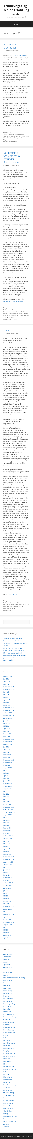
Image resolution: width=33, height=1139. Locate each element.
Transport (6, 1106)
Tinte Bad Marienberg (22, 315)
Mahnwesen (7, 1059)
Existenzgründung (9, 1004)
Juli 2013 (6, 927)
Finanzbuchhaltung (9, 1017)
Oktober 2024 (8, 713)
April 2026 (6, 681)
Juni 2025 (6, 695)
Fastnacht (6, 1009)
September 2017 (9, 885)
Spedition (6, 1087)
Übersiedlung (7, 1111)
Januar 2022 (7, 781)
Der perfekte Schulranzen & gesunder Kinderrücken (11, 157)
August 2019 (7, 838)
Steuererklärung (8, 1095)
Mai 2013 (6, 930)
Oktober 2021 (8, 786)
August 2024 (7, 718)
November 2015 (8, 906)
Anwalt (5, 962)
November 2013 (8, 922)
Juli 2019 (6, 841)
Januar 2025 (7, 705)
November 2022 (8, 763)
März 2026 (6, 684)
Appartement (7, 967)
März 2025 (6, 702)
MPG (6, 330)
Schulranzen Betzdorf (9, 315)
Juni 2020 (6, 820)
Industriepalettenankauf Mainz (17, 605)
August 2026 (7, 676)
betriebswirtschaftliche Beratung (14, 978)
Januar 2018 (7, 875)
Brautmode (7, 988)
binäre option (7, 980)
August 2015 (7, 909)
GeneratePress (19, 1136)
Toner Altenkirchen (8, 317)
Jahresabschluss (8, 1048)
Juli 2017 (6, 891)
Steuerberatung (8, 1093)
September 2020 (9, 812)
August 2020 (7, 815)
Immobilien (7, 1040)
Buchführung (7, 991)
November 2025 (8, 689)
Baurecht (6, 975)
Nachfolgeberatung (9, 1069)
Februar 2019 (7, 854)
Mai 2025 (6, 697)
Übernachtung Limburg (10, 136)
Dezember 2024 (8, 708)
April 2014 (6, 917)
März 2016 (6, 904)
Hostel (5, 1035)
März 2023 (6, 752)
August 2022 (7, 768)
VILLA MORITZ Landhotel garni (11, 138)
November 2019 (8, 833)
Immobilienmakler (9, 1043)
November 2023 (8, 742)
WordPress (28, 1136)
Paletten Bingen (12, 594)
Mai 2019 (6, 846)
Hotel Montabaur (20, 55)
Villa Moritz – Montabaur (10, 46)
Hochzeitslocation (9, 1033)
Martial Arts (7, 1061)
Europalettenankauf (10, 603)
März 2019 (6, 851)
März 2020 (6, 825)
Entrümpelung (8, 999)
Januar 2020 (7, 831)
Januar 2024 (7, 736)
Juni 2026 (6, 679)
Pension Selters (19, 134)
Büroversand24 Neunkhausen (13, 301)
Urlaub (5, 1119)
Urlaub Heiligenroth (23, 136)
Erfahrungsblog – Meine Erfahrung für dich (16, 10)
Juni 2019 (6, 844)
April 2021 (6, 799)
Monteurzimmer (8, 1067)
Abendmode (7, 957)
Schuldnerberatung (9, 1085)
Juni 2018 (6, 870)
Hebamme (6, 1025)
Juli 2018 (6, 867)
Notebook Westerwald (9, 313)
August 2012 (7, 935)
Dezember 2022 (8, 760)
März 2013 (6, 933)
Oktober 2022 (8, 765)
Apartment (7, 965)
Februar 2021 (7, 804)
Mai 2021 (6, 797)
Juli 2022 (6, 770)
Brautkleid (6, 985)
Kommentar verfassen (11, 141)
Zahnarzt (6, 1124)
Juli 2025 (6, 692)
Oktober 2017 (8, 883)
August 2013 (7, 925)
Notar (5, 1072)
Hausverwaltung (8, 1022)
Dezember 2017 (8, 878)
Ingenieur (6, 1046)
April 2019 (6, 849)
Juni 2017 (6, 893)
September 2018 (9, 862)
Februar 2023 (7, 755)
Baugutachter (7, 972)
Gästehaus (6, 1019)
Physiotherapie (8, 1077)
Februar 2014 (7, 919)
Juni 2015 (6, 912)
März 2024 (6, 731)
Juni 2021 (6, 794)
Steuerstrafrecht (8, 1101)
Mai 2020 (6, 823)
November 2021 (8, 784)
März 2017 (6, 899)
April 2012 (6, 938)
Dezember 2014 (8, 914)
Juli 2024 (6, 721)
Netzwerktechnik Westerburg (19, 312)
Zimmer (6, 1127)
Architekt (6, 970)
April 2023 (6, 749)
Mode (5, 1064)
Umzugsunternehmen (10, 1116)
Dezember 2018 (8, 857)
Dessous (6, 996)
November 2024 (8, 710)
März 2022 (6, 778)
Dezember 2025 (8, 687)
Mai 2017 (6, 896)
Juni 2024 (6, 723)
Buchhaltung (7, 993)
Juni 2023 (6, 747)
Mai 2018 (6, 872)
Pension (6, 1074)
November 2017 (8, 880)
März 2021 (6, 802)
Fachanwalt (7, 1006)
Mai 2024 (6, 726)
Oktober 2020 (8, 810)
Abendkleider (7, 954)
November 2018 (8, 859)
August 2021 (7, 789)
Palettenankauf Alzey (9, 608)
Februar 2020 (7, 828)
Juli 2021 (6, 791)
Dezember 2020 (8, 807)
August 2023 (7, 744)
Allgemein (8, 132)
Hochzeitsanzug (8, 1030)
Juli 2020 (6, 817)
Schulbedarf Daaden (22, 313)
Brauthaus (6, 983)
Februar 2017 (7, 901)
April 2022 (6, 776)
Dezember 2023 (8, 739)
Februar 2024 (7, 734)
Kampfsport (7, 1051)
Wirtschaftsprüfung (9, 1121)
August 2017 (7, 888)
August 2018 (7, 865)
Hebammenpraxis (9, 1027)
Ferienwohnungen (9, 1014)
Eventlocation (7, 1001)
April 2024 (6, 729)
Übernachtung (8, 1108)
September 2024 (9, 716)
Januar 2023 (7, 757)
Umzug (5, 1114)
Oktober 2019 (8, 836)
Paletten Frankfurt (18, 606)
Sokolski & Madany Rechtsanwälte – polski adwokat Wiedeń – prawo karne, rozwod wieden (16, 658)
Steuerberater (8, 1090)
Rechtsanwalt (7, 1080)
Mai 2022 (6, 773)
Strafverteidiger (8, 1103)
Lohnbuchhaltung (9, 1056)
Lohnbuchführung (9, 1053)
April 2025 (6, 700)
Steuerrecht (7, 1098)
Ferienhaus (7, 1012)
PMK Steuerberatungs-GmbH (13, 653)
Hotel (5, 1038)
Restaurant (7, 1082)
